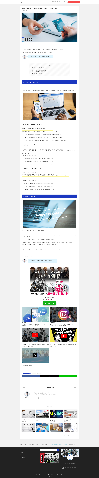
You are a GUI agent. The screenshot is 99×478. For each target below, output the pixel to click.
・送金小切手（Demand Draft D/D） (40, 68)
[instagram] (38, 398)
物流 (33, 373)
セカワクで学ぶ (25, 373)
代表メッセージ (53, 474)
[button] (31, 376)
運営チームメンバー (42, 474)
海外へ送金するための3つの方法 (38, 67)
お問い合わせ (48, 474)
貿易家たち (22, 454)
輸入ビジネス (39, 373)
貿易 (35, 373)
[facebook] (36, 398)
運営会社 (36, 474)
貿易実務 (29, 373)
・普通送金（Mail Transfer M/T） (40, 71)
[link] (34, 398)
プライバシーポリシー (60, 474)
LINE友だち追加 (49, 303)
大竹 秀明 (27, 397)
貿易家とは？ (22, 452)
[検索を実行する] (58, 450)
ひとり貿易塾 (22, 457)
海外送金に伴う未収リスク (37, 73)
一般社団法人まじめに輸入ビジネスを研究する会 (60, 444)
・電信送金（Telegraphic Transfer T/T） (41, 70)
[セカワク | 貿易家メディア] (21, 2)
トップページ (22, 450)
